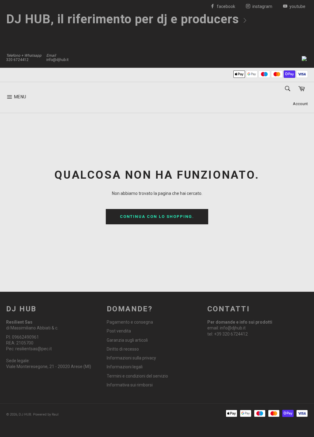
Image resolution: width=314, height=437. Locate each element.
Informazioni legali (125, 366)
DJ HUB (25, 414)
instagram (261, 6)
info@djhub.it (57, 60)
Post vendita (119, 331)
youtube (297, 6)
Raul (55, 414)
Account (300, 103)
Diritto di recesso (123, 349)
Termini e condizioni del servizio (137, 376)
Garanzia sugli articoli (127, 340)
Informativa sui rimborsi (130, 384)
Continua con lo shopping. (157, 216)
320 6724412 (17, 60)
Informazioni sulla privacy (131, 357)
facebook (225, 6)
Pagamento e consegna (130, 322)
